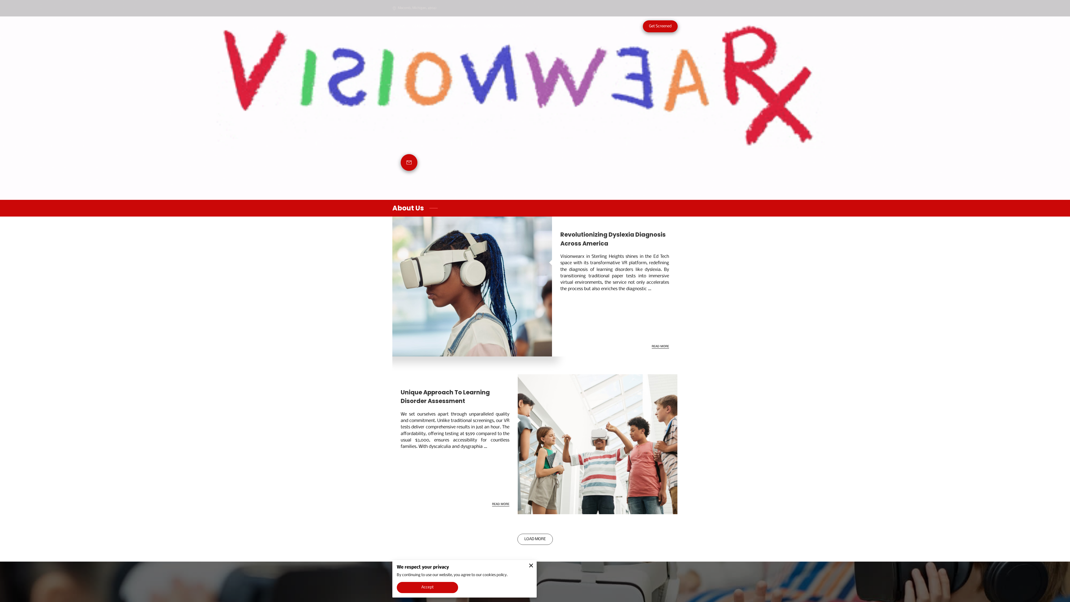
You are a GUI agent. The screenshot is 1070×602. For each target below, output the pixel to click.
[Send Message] (409, 162)
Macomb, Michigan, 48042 (417, 8)
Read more (660, 346)
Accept (427, 587)
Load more (535, 539)
